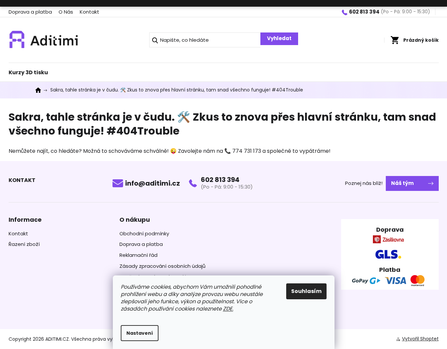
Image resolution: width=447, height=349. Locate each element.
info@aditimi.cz (152, 183)
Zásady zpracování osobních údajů (162, 266)
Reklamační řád (138, 255)
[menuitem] (28, 70)
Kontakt (89, 11)
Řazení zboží (24, 244)
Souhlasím (306, 291)
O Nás (66, 11)
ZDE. (228, 309)
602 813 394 (220, 180)
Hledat (279, 38)
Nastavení (139, 333)
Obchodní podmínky (144, 233)
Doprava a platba (30, 11)
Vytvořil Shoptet (420, 338)
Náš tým (402, 183)
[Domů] (40, 90)
